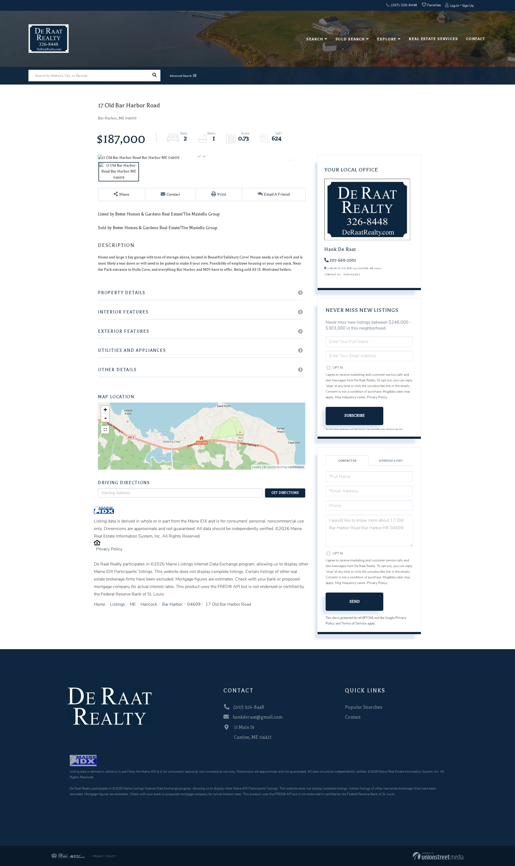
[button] (154, 75)
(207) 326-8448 (403, 5)
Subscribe (354, 415)
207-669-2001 (343, 260)
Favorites (433, 5)
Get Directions (285, 493)
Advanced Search (181, 76)
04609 (194, 604)
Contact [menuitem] (475, 39)
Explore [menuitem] (386, 39)
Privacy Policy (109, 549)
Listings (117, 604)
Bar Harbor (172, 604)
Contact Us (332, 274)
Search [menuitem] (314, 39)
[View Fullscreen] (105, 430)
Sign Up (468, 5)
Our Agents (352, 274)
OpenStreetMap (277, 467)
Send (355, 601)
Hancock (149, 604)
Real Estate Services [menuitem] (433, 39)
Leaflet (256, 467)
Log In (454, 5)
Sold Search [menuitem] (350, 39)
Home (99, 604)
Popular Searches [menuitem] (363, 707)
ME (133, 604)
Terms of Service (354, 623)
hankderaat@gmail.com (257, 717)
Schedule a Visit (391, 460)
